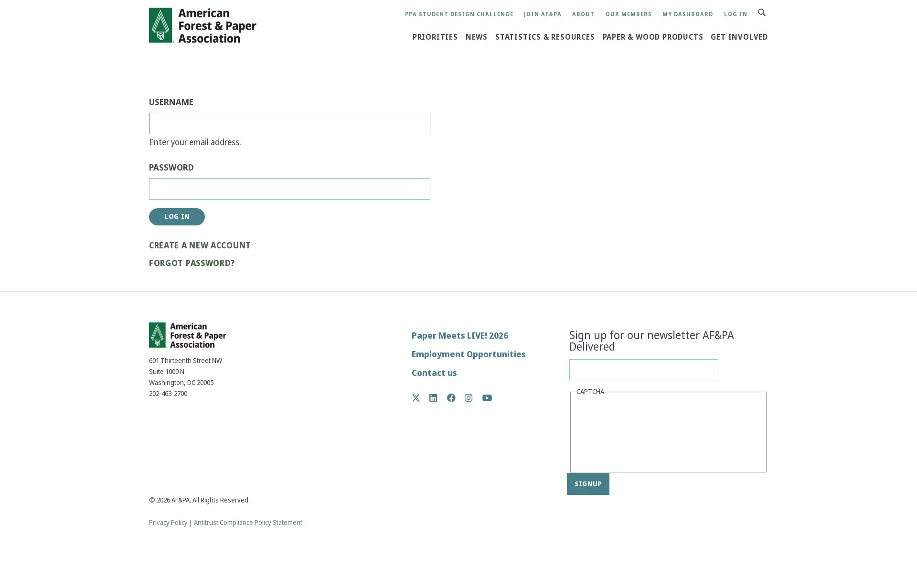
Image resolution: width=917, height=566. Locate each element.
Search (767, 13)
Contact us (434, 372)
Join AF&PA (543, 14)
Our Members (629, 14)
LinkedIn (438, 398)
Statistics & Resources (545, 37)
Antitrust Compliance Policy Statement (248, 523)
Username (171, 102)
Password (171, 167)
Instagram (473, 398)
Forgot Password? (192, 263)
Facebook (456, 398)
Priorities (435, 37)
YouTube (487, 399)
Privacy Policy (168, 523)
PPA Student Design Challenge (459, 14)
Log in (735, 14)
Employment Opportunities (469, 354)
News (477, 37)
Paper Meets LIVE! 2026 (460, 335)
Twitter (421, 398)
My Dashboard (687, 14)
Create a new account (200, 246)
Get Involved (739, 37)
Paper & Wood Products (653, 37)
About (583, 14)
